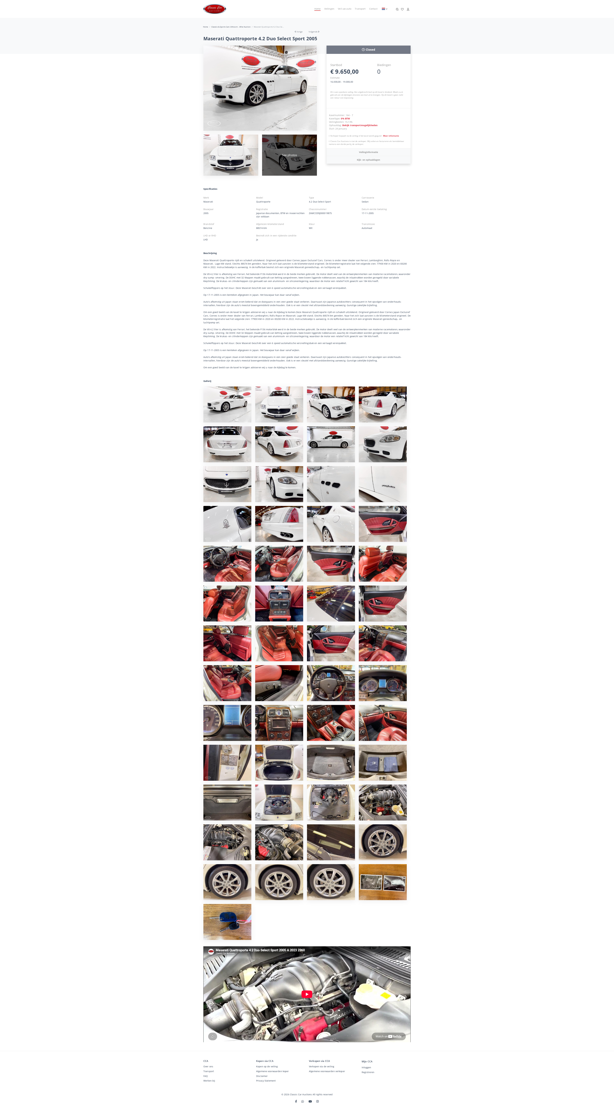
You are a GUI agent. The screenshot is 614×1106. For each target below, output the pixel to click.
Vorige (299, 31)
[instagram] (317, 1101)
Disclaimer (262, 1076)
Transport (360, 8)
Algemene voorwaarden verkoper (327, 1071)
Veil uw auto (344, 8)
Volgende (313, 31)
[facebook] (296, 1101)
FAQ (205, 1076)
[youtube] (310, 1101)
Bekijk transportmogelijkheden (360, 125)
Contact (373, 8)
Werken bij (209, 1080)
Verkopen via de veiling (321, 1066)
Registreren (368, 1072)
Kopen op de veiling (267, 1066)
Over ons (208, 1066)
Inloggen (366, 1067)
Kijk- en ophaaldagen (368, 159)
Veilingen (329, 8)
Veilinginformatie (368, 152)
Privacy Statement (266, 1080)
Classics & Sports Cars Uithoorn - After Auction (231, 27)
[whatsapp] (302, 1101)
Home (317, 8)
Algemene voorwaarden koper (272, 1071)
